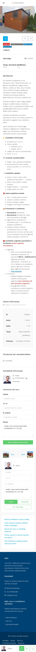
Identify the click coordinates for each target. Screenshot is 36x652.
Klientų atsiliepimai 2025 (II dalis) (16, 519)
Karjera (12, 640)
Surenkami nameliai (16, 44)
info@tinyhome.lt (12, 595)
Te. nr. (5, 404)
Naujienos (21, 643)
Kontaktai (5, 640)
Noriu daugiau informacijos (18, 442)
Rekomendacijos (11, 617)
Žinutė (5, 422)
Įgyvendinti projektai (12, 624)
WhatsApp (16, 381)
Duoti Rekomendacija (9, 643)
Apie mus (9, 621)
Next (23, 454)
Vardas (5, 394)
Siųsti (11, 502)
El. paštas (6, 413)
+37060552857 (19, 378)
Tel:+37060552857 (12, 592)
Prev (12, 454)
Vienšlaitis (8, 361)
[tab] (5, 38)
